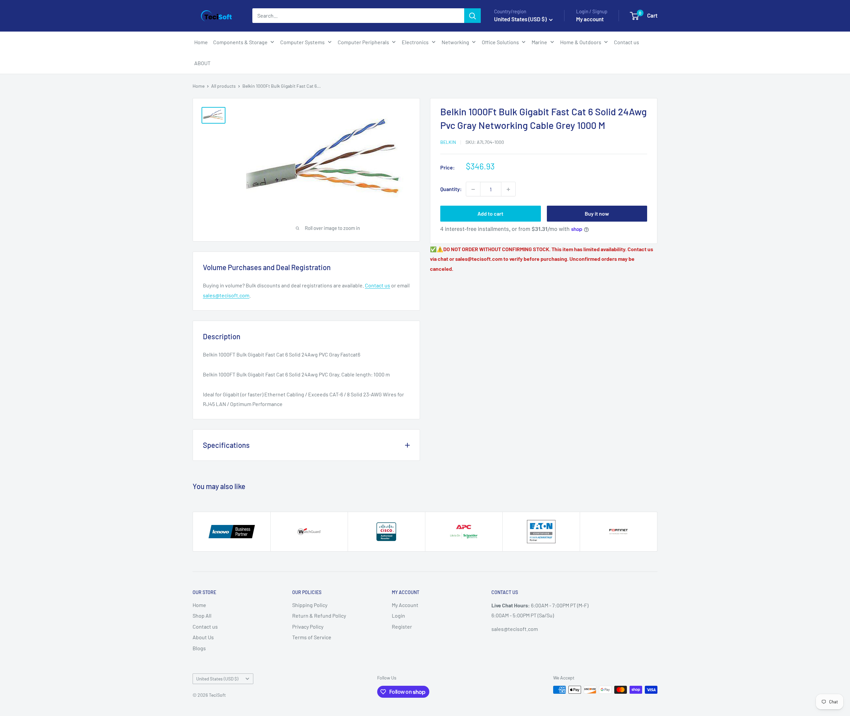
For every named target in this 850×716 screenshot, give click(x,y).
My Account (405, 605)
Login (398, 615)
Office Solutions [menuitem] (500, 42)
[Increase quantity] (508, 189)
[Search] (472, 15)
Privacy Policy (307, 626)
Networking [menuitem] (455, 42)
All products (223, 86)
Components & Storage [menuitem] (240, 42)
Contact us (377, 285)
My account (590, 19)
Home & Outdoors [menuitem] (580, 42)
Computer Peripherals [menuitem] (363, 42)
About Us (203, 637)
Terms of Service (311, 637)
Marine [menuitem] (539, 42)
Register (402, 626)
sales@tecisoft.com (226, 295)
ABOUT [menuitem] (202, 63)
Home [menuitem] (201, 42)
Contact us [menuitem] (626, 42)
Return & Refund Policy (319, 615)
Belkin (448, 142)
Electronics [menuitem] (415, 42)
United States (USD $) (217, 678)
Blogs (199, 648)
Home (199, 86)
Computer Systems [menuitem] (302, 42)
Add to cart (490, 214)
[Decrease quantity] (473, 189)
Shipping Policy (309, 605)
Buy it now (597, 214)
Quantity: (451, 189)
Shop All (202, 615)
